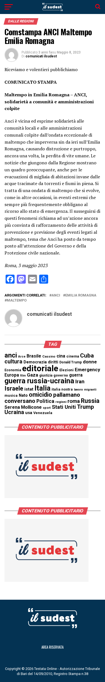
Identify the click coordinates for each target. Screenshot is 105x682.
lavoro (78, 389)
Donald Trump (70, 362)
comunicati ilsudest (41, 56)
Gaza (32, 375)
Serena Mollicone (23, 407)
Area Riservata (52, 647)
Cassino (48, 356)
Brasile (34, 356)
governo (60, 375)
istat (28, 389)
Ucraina (14, 412)
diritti (53, 362)
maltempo (17, 300)
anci (56, 295)
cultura (13, 361)
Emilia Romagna (80, 295)
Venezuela (42, 413)
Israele (13, 388)
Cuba (87, 355)
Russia (90, 400)
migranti (90, 389)
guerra (76, 375)
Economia (12, 370)
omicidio (40, 394)
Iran (80, 382)
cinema (72, 356)
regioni (60, 402)
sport (47, 408)
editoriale (40, 368)
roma (73, 401)
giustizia (45, 375)
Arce (21, 356)
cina (61, 356)
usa (28, 412)
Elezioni (66, 370)
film (23, 375)
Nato (23, 395)
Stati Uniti (64, 407)
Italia (42, 388)
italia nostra (62, 389)
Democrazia (35, 362)
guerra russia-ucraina (39, 381)
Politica (45, 401)
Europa (11, 375)
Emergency (87, 369)
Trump (85, 406)
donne (90, 362)
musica (11, 395)
